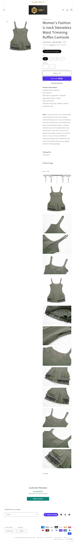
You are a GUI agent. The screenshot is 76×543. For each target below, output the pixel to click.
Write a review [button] (38, 499)
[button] (4, 10)
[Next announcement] (72, 2)
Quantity (45, 63)
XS (45, 59)
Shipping (52, 44)
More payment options (57, 83)
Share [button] (46, 473)
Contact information (59, 539)
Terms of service (58, 537)
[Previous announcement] (4, 2)
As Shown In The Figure (52, 51)
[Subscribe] (36, 514)
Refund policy (40, 537)
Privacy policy (48, 537)
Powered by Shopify (30, 537)
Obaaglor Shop (21, 537)
